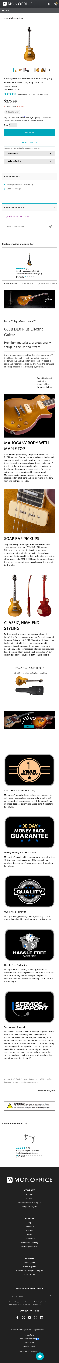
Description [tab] (10, 284)
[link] (6, 10)
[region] (29, 222)
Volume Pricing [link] (14, 161)
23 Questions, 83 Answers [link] (38, 94)
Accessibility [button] (29, 1238)
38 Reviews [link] (22, 94)
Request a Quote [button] (29, 142)
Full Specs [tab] (27, 284)
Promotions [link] (13, 153)
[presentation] (10, 284)
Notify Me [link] (29, 132)
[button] (56, 4)
